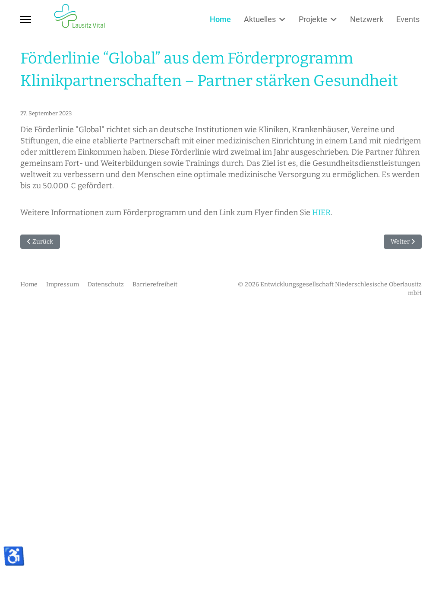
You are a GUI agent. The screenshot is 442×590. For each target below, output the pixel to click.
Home (220, 19)
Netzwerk (366, 19)
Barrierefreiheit (155, 284)
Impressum (62, 284)
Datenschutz (106, 284)
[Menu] (25, 19)
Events (408, 19)
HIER (321, 212)
